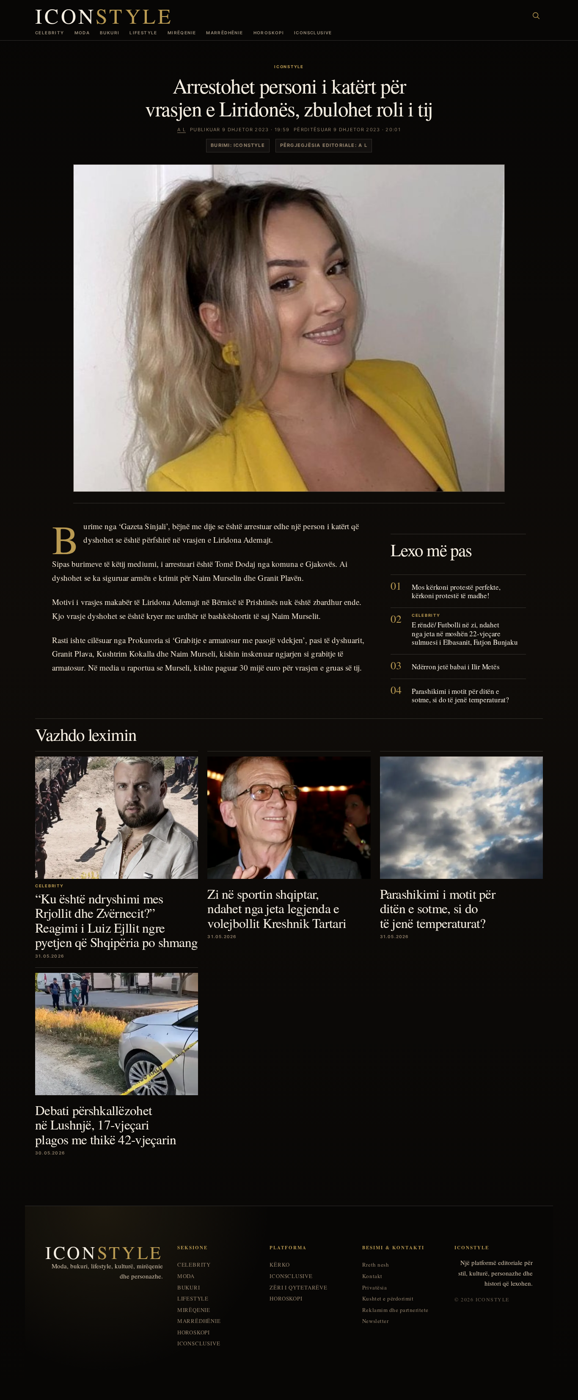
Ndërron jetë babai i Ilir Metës (456, 666)
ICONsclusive (313, 32)
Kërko (279, 1264)
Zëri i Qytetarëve (298, 1287)
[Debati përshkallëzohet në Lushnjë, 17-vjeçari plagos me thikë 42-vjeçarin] (116, 1034)
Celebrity (49, 32)
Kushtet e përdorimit (387, 1298)
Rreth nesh (375, 1264)
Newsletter (375, 1321)
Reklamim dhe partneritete (395, 1310)
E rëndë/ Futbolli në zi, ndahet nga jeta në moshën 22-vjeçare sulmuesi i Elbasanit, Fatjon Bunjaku (465, 633)
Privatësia (374, 1287)
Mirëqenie (182, 32)
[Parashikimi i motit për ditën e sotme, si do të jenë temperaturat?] (461, 818)
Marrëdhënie (224, 32)
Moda (82, 32)
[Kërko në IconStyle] (536, 15)
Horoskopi (268, 32)
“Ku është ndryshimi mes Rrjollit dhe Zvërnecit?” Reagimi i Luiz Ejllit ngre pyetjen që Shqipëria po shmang (116, 920)
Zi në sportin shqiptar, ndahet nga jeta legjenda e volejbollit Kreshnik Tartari (276, 908)
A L (181, 130)
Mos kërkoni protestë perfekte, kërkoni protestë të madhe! (456, 591)
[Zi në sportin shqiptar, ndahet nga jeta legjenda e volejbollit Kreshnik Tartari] (288, 818)
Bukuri (109, 32)
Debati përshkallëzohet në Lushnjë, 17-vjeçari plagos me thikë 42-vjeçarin (105, 1124)
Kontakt (372, 1276)
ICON (104, 15)
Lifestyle (143, 32)
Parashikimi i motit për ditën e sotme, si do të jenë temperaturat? (460, 695)
